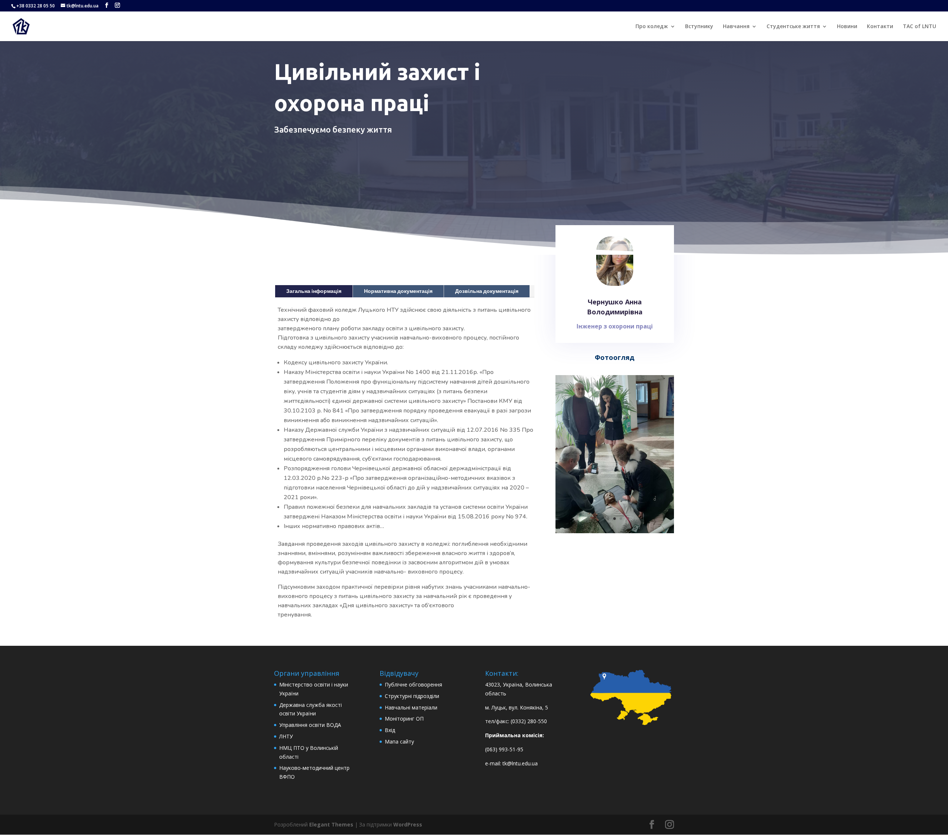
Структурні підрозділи (412, 695)
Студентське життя (793, 27)
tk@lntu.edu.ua (520, 763)
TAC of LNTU (919, 27)
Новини (847, 27)
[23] (614, 531)
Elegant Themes (331, 824)
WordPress (407, 824)
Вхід (390, 730)
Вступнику (699, 27)
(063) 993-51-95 (504, 749)
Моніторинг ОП (404, 718)
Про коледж (651, 27)
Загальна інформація (313, 291)
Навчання (736, 27)
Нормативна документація (398, 291)
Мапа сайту (399, 741)
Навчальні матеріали (411, 707)
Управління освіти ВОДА (310, 724)
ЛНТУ (286, 736)
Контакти (880, 27)
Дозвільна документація (486, 291)
